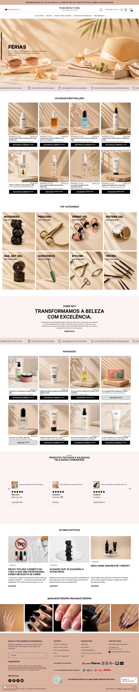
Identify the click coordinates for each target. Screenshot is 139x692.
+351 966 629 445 (113, 647)
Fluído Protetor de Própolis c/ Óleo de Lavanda (52, 139)
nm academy (85, 647)
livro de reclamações (61, 656)
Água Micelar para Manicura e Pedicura (51, 186)
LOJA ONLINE (38, 16)
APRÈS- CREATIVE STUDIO (127, 689)
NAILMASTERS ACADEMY (62, 16)
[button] (101, 10)
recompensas (99, 16)
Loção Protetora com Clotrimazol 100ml (116, 139)
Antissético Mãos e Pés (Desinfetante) (80, 186)
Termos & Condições (60, 644)
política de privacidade (61, 650)
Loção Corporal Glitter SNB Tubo (115, 438)
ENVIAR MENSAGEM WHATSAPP (120, 652)
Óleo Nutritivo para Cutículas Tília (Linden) (85, 392)
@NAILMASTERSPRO (58, 599)
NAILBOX (49, 16)
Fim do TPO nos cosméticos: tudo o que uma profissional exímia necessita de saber (26, 572)
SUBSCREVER (14, 662)
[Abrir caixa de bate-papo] (134, 688)
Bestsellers (34, 136)
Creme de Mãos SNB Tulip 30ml (51, 438)
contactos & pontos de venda (91, 653)
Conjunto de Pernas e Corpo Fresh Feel (22, 392)
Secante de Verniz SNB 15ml (19, 438)
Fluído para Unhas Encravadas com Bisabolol (22, 139)
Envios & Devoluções (61, 647)
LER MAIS (12, 586)
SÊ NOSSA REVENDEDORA (83, 16)
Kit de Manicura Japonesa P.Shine (114, 391)
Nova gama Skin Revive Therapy (110, 566)
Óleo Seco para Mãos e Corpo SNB (83, 438)
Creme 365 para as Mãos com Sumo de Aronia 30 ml (54, 392)
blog (82, 656)
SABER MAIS (69, 331)
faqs (55, 653)
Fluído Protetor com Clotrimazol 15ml (84, 139)
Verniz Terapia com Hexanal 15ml (22, 185)
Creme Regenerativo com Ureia (113, 185)
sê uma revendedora (88, 650)
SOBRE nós (84, 644)
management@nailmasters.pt (118, 644)
